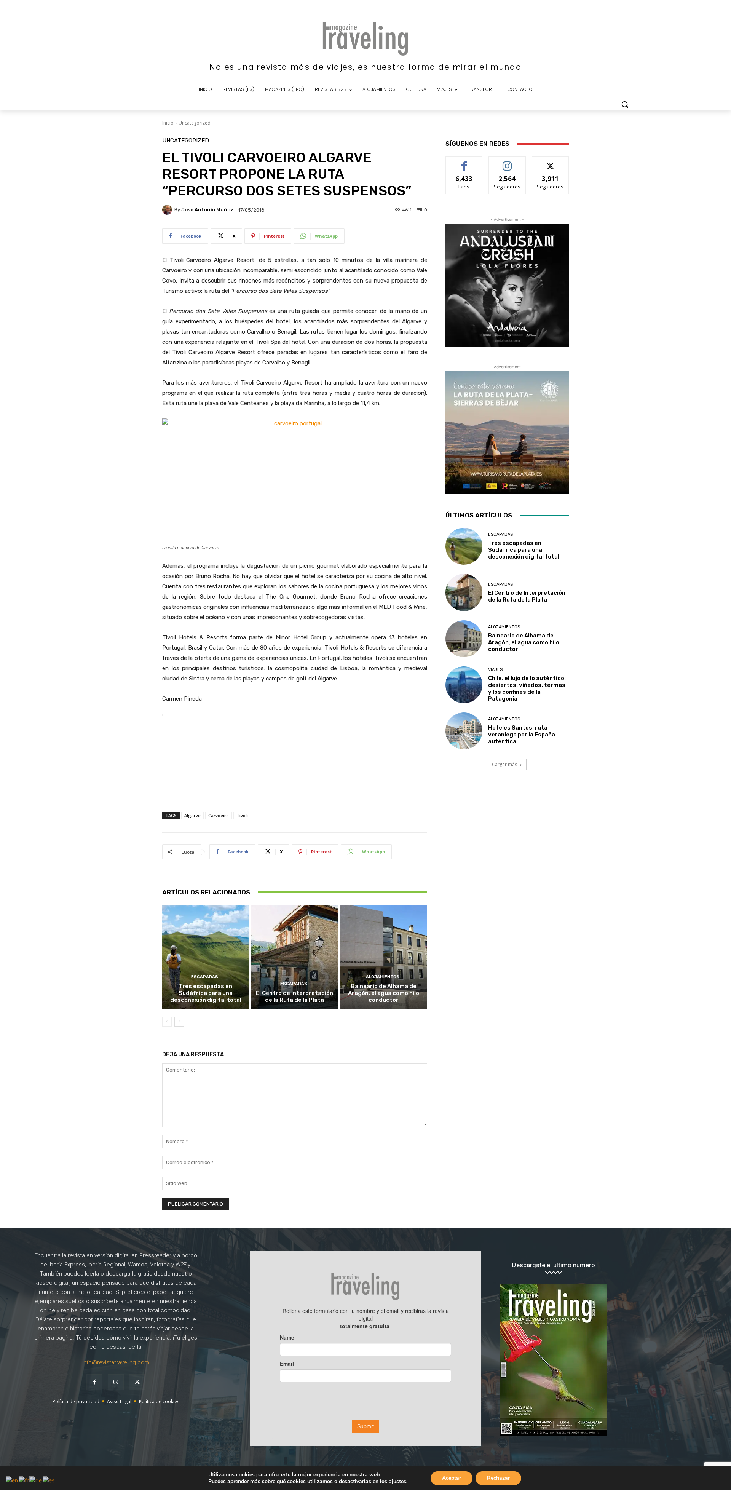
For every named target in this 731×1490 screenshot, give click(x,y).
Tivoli (242, 815)
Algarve (192, 815)
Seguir (507, 162)
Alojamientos (382, 977)
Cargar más (504, 764)
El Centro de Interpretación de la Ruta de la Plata (294, 996)
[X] (137, 1382)
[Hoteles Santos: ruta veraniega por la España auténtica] (463, 730)
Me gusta (464, 162)
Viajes (495, 670)
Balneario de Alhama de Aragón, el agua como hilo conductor (383, 993)
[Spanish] (49, 1479)
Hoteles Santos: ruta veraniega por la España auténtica (521, 734)
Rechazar (498, 1478)
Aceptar (451, 1478)
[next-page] (179, 1022)
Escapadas (204, 977)
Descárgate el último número (553, 1265)
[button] (624, 104)
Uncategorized (195, 123)
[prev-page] (167, 1022)
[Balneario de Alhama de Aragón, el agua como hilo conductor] (383, 957)
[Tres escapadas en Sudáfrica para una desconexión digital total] (205, 957)
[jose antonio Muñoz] (168, 210)
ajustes (397, 1481)
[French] (24, 1479)
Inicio (168, 123)
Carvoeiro (218, 815)
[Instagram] (116, 1382)
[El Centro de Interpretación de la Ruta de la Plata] (294, 957)
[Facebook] (94, 1382)
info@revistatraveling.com (115, 1362)
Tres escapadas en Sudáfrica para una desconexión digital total (205, 993)
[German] (36, 1479)
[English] (12, 1479)
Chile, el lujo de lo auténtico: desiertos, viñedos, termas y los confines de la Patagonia (527, 688)
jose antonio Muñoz (207, 209)
